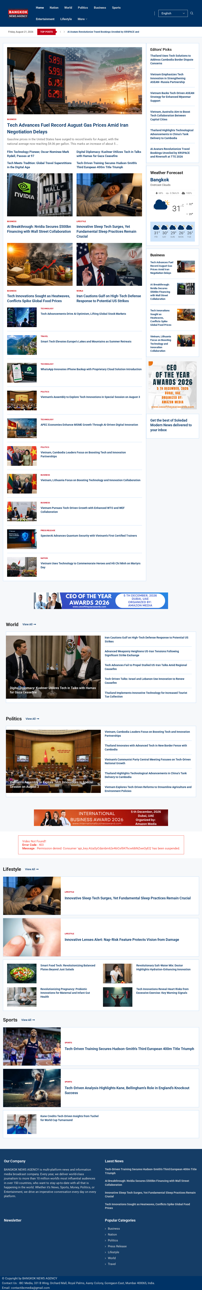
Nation (54, 7)
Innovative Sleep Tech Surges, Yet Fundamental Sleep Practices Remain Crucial (106, 231)
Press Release (117, 1246)
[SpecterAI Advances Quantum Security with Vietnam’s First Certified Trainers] (22, 539)
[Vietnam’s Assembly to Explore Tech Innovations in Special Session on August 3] (22, 400)
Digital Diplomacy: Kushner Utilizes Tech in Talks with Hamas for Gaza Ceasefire (53, 690)
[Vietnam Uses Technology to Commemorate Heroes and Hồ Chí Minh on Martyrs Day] (22, 567)
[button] (60, 32)
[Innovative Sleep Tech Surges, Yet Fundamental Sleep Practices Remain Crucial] (109, 206)
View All (27, 624)
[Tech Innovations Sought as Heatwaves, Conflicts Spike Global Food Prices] (40, 273)
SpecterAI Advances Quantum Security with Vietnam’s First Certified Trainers (89, 535)
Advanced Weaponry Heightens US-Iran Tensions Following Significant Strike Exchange (142, 653)
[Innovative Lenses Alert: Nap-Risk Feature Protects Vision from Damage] (32, 937)
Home (40, 7)
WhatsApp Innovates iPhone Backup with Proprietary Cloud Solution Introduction (91, 369)
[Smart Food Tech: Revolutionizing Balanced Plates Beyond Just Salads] (21, 973)
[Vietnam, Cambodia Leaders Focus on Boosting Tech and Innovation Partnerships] (22, 456)
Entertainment (45, 19)
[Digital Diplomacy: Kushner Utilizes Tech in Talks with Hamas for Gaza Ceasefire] (53, 667)
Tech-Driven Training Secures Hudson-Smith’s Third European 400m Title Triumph (129, 1049)
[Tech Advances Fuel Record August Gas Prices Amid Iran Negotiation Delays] (74, 96)
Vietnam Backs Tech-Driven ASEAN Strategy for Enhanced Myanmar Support (172, 96)
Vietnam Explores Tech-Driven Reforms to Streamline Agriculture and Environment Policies (148, 789)
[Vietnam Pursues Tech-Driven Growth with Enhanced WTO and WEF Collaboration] (22, 511)
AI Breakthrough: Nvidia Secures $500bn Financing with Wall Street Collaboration (160, 291)
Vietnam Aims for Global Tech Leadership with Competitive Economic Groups (107, 31)
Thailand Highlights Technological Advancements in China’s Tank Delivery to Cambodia (172, 134)
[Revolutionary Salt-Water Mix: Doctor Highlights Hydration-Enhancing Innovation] (117, 973)
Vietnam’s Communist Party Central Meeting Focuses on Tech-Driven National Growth (148, 761)
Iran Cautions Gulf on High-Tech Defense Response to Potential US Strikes (146, 639)
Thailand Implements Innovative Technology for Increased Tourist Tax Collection (146, 694)
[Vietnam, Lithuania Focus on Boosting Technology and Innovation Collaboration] (22, 484)
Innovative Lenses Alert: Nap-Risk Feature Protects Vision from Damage (122, 940)
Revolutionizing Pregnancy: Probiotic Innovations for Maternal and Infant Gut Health (65, 992)
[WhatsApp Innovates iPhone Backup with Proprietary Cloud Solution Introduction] (22, 373)
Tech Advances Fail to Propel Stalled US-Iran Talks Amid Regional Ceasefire (146, 667)
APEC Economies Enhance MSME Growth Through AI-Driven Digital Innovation (89, 424)
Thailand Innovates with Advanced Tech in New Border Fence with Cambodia (146, 747)
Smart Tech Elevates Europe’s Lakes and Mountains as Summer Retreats (86, 341)
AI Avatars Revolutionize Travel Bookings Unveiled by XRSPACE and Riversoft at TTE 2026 (170, 152)
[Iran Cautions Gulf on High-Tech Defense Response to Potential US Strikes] (109, 273)
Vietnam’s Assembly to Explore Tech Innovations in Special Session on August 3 (90, 397)
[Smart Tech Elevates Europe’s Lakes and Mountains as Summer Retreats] (22, 345)
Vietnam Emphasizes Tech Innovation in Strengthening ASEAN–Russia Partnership (167, 78)
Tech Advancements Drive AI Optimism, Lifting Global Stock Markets (83, 313)
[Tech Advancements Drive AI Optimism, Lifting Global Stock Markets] (22, 317)
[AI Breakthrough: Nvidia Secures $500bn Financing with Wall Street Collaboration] (40, 203)
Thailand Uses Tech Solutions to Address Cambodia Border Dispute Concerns (171, 59)
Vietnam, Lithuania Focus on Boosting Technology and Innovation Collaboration (90, 480)
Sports (116, 7)
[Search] (192, 13)
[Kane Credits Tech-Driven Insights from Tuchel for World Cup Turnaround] (21, 1124)
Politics (83, 7)
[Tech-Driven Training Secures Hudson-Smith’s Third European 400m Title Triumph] (32, 1046)
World (68, 7)
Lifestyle (66, 19)
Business (100, 7)
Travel (112, 1264)
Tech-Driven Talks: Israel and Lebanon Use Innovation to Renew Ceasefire (144, 680)
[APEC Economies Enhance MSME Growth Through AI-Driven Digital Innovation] (22, 428)
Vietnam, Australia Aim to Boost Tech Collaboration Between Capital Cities (170, 115)
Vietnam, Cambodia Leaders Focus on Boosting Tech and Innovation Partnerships (147, 733)
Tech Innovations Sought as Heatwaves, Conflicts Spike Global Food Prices (160, 317)
